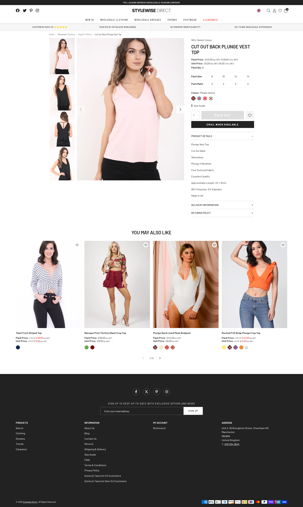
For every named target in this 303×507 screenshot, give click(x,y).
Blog (86, 433)
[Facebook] (18, 10)
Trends (172, 19)
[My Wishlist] (280, 10)
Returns (88, 443)
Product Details (201, 135)
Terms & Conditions (95, 465)
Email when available (223, 124)
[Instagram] (37, 10)
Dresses (20, 438)
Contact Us (90, 438)
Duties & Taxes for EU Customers (102, 475)
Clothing (20, 433)
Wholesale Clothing (114, 19)
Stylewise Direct (151, 10)
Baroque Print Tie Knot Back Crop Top (105, 332)
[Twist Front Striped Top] (48, 284)
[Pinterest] (31, 10)
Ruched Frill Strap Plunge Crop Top (241, 332)
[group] (130, 109)
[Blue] (199, 98)
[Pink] (205, 98)
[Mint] (211, 98)
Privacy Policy (91, 470)
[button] (285, 10)
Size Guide (90, 454)
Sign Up (193, 410)
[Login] (274, 10)
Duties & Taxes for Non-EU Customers (105, 481)
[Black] (193, 98)
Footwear (190, 19)
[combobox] (269, 10)
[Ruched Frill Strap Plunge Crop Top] (254, 284)
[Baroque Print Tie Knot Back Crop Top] (117, 284)
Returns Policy (201, 212)
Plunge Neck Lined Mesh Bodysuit (172, 332)
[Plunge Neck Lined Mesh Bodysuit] (186, 284)
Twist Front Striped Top (29, 332)
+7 (246, 347)
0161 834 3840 (231, 444)
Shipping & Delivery (95, 449)
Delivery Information (205, 204)
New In (89, 19)
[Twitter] (25, 10)
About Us (89, 428)
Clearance (210, 19)
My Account (159, 428)
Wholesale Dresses (147, 19)
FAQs (87, 459)
